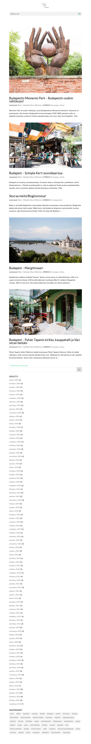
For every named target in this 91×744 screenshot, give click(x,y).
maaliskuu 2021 (15, 616)
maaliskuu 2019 (15, 704)
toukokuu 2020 (14, 653)
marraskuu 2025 (15, 413)
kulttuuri (12, 725)
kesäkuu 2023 (14, 518)
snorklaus (52, 729)
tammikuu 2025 (15, 449)
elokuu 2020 (13, 642)
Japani (36, 721)
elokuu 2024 (13, 467)
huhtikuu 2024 (14, 482)
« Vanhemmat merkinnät (18, 366)
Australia (35, 714)
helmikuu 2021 (14, 620)
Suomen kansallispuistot (65, 729)
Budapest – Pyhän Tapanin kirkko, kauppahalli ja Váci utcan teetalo (44, 341)
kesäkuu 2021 (14, 606)
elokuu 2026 (13, 380)
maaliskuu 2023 (15, 529)
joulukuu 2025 (14, 409)
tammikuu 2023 (15, 536)
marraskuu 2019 (15, 675)
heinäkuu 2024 (14, 471)
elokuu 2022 (13, 555)
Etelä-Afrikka (14, 717)
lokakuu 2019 (14, 678)
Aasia (12, 714)
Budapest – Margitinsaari (26, 268)
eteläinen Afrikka (38, 717)
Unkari (61, 105)
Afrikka (18, 714)
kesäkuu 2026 (14, 387)
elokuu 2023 (13, 511)
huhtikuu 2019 (14, 700)
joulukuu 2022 (14, 540)
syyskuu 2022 (14, 551)
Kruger (77, 721)
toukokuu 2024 (14, 478)
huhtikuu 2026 (14, 394)
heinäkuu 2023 (14, 515)
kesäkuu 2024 (14, 474)
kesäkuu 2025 (14, 431)
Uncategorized (56, 200)
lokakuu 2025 (14, 416)
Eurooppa (55, 105)
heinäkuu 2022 (14, 558)
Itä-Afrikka (29, 721)
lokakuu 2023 (14, 504)
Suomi (78, 729)
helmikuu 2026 (14, 402)
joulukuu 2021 (14, 584)
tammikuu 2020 (15, 667)
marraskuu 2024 (15, 456)
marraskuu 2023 (15, 500)
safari (45, 729)
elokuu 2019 (13, 686)
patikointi (60, 725)
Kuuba (20, 725)
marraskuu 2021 (15, 587)
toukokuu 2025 (14, 435)
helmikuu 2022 (14, 576)
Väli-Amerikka (55, 732)
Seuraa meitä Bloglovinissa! (27, 196)
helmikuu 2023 (14, 533)
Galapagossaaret (68, 717)
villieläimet (45, 732)
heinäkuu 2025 (14, 427)
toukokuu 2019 (14, 697)
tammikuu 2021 (15, 624)
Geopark (13, 721)
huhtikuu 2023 (14, 526)
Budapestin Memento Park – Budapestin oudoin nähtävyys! (41, 99)
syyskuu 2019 (14, 682)
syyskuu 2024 (14, 464)
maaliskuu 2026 (15, 398)
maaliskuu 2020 (15, 660)
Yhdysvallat (66, 732)
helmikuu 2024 (14, 489)
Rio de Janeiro (36, 729)
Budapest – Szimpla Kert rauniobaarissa (35, 173)
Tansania (13, 732)
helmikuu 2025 (14, 445)
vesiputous (36, 732)
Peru (66, 725)
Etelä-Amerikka (25, 717)
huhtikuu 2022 (14, 569)
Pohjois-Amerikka (15, 729)
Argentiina (26, 714)
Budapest (50, 714)
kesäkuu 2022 (14, 562)
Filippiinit (57, 717)
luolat (26, 725)
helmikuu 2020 (14, 664)
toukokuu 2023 (14, 522)
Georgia (20, 721)
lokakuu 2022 (14, 547)
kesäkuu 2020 (14, 649)
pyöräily (26, 729)
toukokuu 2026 (14, 391)
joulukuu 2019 (14, 671)
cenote (58, 714)
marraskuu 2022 (15, 544)
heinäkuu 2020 (14, 646)
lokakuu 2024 (14, 460)
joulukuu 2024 (14, 453)
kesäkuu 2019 (14, 693)
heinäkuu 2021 (14, 602)
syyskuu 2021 (14, 595)
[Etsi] (79, 369)
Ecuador (74, 714)
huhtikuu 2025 (14, 438)
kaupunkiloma (68, 721)
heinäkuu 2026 (14, 383)
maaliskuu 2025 (15, 442)
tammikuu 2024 (15, 493)
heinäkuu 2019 (14, 689)
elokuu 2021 (13, 598)
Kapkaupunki (57, 721)
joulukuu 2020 (14, 627)
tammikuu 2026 (15, 405)
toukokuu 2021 (14, 609)
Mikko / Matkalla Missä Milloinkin (29, 105)
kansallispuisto (46, 721)
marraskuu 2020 (15, 631)
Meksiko (44, 725)
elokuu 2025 (13, 424)
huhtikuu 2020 (14, 656)
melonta (52, 725)
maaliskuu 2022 (15, 573)
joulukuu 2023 (14, 496)
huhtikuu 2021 (14, 613)
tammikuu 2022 (15, 580)
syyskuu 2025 (14, 420)
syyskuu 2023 (14, 507)
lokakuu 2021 (14, 591)
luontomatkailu (35, 725)
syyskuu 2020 (14, 638)
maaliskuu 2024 (15, 485)
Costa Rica (66, 714)
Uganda (21, 732)
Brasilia (42, 714)
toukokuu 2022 (14, 565)
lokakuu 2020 (14, 635)
